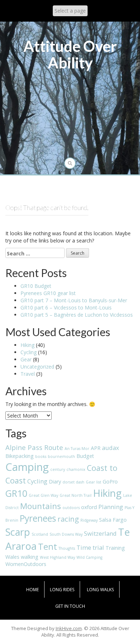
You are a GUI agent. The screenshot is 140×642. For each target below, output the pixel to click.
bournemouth (61, 456)
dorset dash (73, 482)
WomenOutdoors (25, 564)
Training (115, 547)
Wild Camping (89, 557)
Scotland (40, 534)
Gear (26, 359)
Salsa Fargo (113, 519)
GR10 (16, 493)
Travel (27, 373)
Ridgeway (89, 520)
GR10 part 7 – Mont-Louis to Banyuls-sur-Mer (73, 300)
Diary (55, 481)
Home (32, 590)
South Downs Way (66, 534)
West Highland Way (57, 557)
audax (110, 447)
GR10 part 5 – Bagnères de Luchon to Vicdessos (76, 314)
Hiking (27, 345)
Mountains (40, 506)
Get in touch (70, 606)
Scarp (17, 532)
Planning (110, 507)
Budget (85, 455)
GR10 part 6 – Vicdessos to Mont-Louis (66, 307)
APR (96, 448)
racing (68, 519)
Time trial (90, 547)
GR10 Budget (35, 285)
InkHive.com (69, 628)
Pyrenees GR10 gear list (48, 293)
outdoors (71, 507)
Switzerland (100, 533)
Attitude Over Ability (70, 54)
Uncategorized (37, 366)
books (40, 456)
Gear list (93, 482)
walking (29, 556)
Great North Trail (76, 495)
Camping (27, 467)
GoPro (110, 481)
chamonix (75, 469)
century (57, 469)
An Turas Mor (77, 448)
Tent (47, 546)
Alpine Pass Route (34, 447)
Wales (12, 556)
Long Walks (100, 590)
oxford (89, 507)
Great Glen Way (43, 495)
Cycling (28, 352)
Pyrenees (38, 518)
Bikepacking (19, 455)
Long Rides (62, 590)
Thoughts (67, 548)
